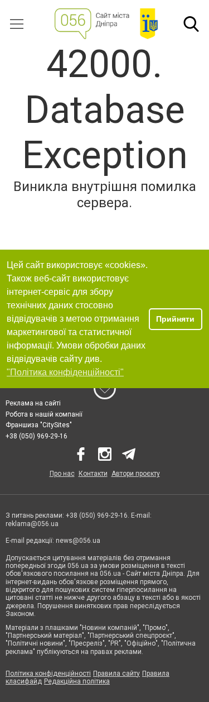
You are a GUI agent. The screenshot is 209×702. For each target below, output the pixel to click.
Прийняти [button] (175, 318)
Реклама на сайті (33, 403)
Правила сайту (116, 673)
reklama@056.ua (32, 524)
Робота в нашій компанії (44, 414)
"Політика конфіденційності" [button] (65, 372)
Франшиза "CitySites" (39, 425)
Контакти (93, 473)
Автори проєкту (135, 473)
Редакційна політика (77, 681)
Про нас (62, 473)
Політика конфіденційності (48, 673)
